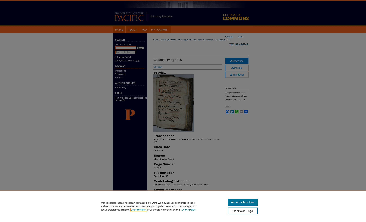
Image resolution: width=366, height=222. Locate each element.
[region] (183, 206)
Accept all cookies (242, 202)
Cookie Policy (188, 210)
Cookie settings (139, 210)
